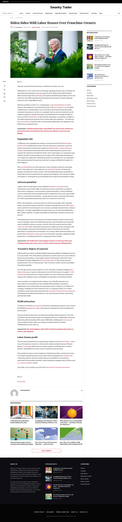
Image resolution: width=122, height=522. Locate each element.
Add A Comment (46, 450)
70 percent (66, 320)
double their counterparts (34, 234)
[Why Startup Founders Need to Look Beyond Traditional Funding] (21, 434)
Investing (94, 13)
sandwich (29, 363)
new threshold (25, 167)
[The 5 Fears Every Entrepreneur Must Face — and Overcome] (46, 434)
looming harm (33, 117)
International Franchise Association (58, 367)
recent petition (25, 122)
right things (39, 96)
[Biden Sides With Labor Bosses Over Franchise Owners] (46, 54)
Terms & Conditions (62, 512)
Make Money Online (60, 13)
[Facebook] (4, 85)
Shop (100, 13)
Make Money (49, 13)
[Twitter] (4, 89)
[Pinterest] (4, 97)
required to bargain (53, 169)
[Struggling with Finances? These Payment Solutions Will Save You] (46, 412)
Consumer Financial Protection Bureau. (62, 291)
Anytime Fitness (64, 148)
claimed (66, 356)
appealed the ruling (33, 308)
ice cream (20, 363)
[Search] (119, 13)
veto (38, 105)
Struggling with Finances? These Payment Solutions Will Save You (29, 1)
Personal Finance (38, 13)
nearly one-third (22, 227)
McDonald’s (54, 148)
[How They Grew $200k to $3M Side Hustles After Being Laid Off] (71, 434)
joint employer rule (60, 107)
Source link (21, 381)
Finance (28, 13)
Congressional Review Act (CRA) (60, 105)
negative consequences (58, 186)
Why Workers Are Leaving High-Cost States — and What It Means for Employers (71, 422)
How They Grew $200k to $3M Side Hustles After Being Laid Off (71, 443)
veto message (27, 346)
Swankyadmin (18, 27)
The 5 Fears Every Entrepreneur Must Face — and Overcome (46, 443)
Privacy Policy (39, 512)
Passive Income (84, 13)
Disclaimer (50, 512)
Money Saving (73, 13)
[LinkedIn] (4, 93)
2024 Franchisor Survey (48, 260)
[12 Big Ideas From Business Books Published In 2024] (21, 412)
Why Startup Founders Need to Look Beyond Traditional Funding (21, 443)
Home (21, 13)
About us (74, 512)
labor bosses (65, 341)
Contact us (84, 512)
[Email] (4, 101)
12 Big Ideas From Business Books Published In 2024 (19, 421)
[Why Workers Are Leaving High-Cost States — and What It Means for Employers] (71, 412)
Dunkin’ (20, 150)
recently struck (38, 306)
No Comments (46, 27)
